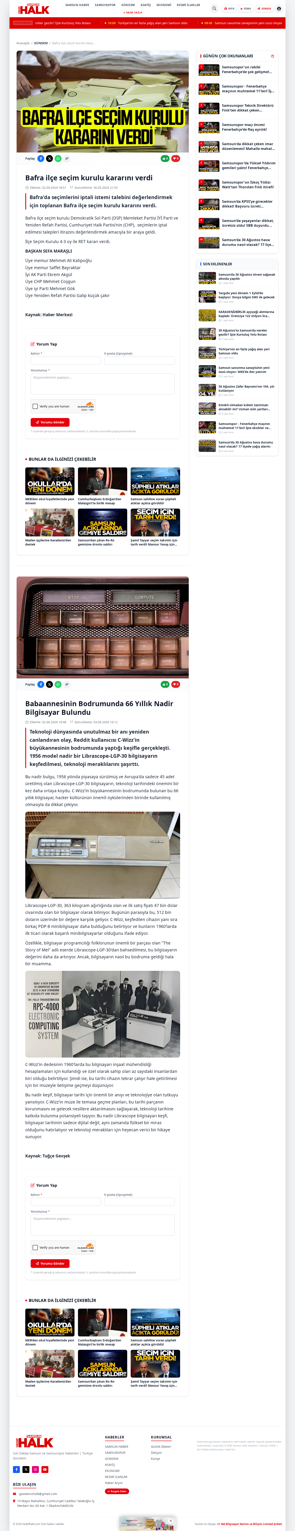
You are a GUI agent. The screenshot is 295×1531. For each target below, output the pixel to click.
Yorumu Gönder (52, 422)
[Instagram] (35, 1469)
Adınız (36, 353)
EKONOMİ (164, 5)
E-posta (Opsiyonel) (118, 353)
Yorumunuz (40, 370)
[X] (25, 1469)
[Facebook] (16, 1469)
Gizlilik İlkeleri (161, 1447)
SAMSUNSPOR (105, 5)
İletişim (156, 1453)
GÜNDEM (128, 5)
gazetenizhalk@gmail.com (38, 1494)
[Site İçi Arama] (214, 8)
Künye (155, 1459)
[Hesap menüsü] (279, 9)
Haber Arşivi (114, 1483)
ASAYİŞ (146, 5)
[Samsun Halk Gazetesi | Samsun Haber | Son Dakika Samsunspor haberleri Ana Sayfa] (33, 8)
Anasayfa (23, 43)
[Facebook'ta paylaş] (40, 158)
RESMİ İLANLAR (188, 5)
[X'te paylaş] (49, 158)
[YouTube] (44, 1469)
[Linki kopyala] (66, 158)
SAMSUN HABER (77, 5)
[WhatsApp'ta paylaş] (58, 158)
